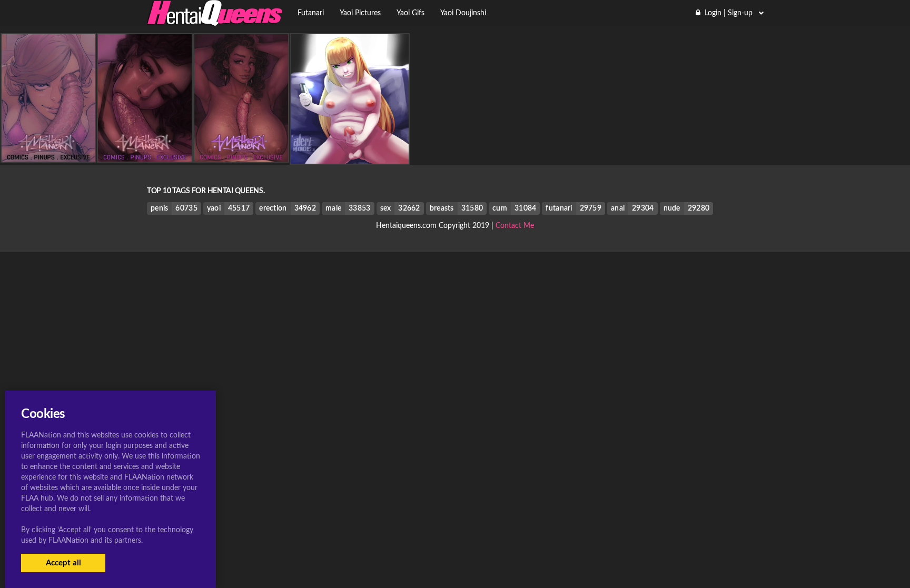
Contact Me (515, 226)
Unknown (349, 155)
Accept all (63, 563)
